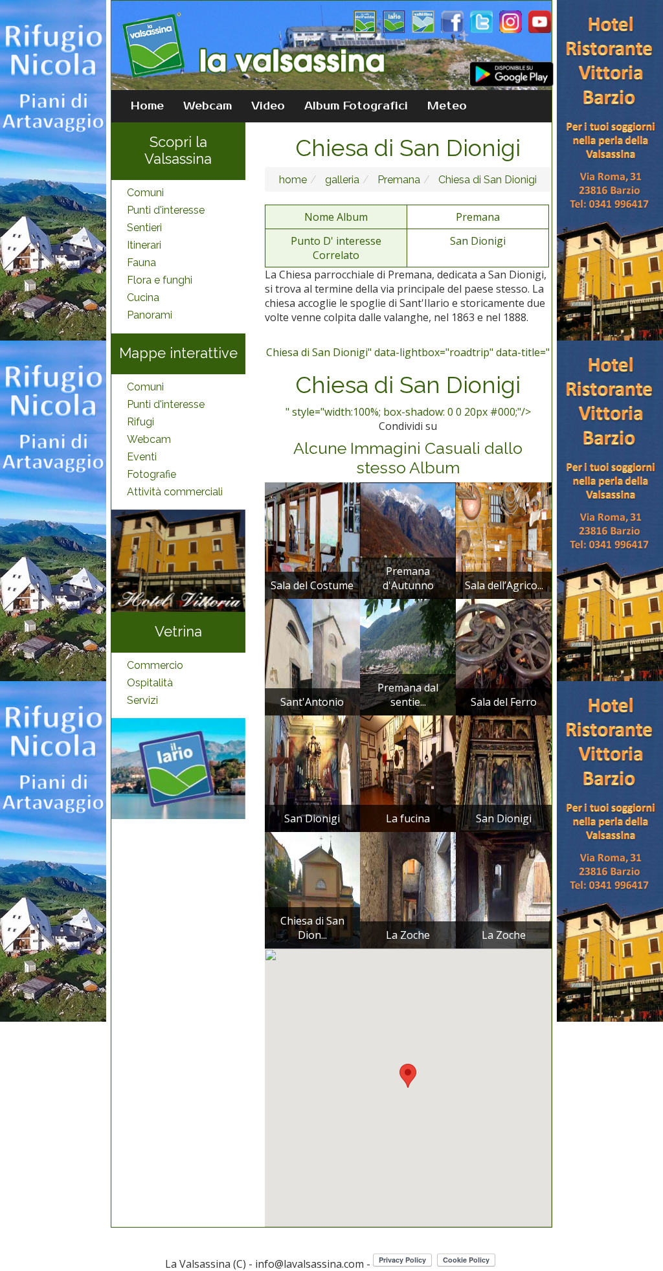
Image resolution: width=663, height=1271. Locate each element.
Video (268, 106)
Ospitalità (150, 683)
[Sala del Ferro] (504, 656)
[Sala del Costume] (313, 539)
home (293, 180)
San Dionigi (478, 241)
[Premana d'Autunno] (408, 539)
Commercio (155, 665)
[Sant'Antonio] (313, 656)
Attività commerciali (175, 492)
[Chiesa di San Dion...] (313, 889)
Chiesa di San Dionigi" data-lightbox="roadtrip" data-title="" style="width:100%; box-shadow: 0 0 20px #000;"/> (408, 382)
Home (147, 106)
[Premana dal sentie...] (408, 656)
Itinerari (144, 245)
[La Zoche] (408, 889)
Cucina (143, 297)
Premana (397, 180)
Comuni (145, 192)
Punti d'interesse (166, 210)
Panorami (149, 315)
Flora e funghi (159, 280)
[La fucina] (408, 772)
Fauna (141, 262)
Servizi (142, 700)
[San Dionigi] (313, 772)
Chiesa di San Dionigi (486, 180)
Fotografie (151, 474)
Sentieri (144, 227)
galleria (340, 180)
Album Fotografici (356, 106)
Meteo (447, 106)
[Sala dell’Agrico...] (504, 539)
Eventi (142, 457)
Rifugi (140, 422)
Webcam (207, 106)
